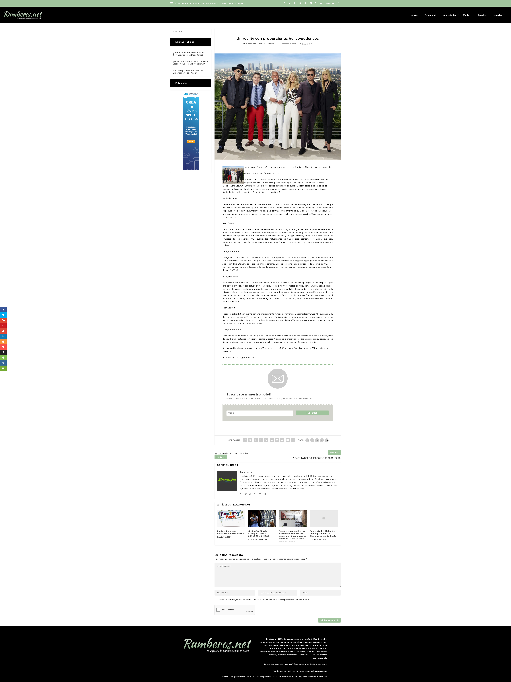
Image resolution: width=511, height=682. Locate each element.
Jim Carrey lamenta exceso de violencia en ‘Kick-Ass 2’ (188, 71)
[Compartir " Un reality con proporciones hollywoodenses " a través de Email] (287, 440)
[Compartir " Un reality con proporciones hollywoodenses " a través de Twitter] (250, 440)
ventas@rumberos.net (317, 664)
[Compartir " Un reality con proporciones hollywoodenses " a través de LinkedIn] (271, 440)
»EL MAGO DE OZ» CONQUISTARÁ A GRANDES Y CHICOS (258, 533)
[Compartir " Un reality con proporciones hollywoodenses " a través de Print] (293, 440)
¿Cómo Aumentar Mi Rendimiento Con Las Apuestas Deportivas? (189, 53)
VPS (232, 677)
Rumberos (261, 44)
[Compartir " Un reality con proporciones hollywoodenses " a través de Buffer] (277, 440)
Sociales (481, 15)
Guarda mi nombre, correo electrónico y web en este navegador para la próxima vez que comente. (263, 599)
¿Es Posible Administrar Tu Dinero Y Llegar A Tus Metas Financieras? (190, 62)
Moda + (467, 15)
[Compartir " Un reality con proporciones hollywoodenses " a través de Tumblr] (261, 440)
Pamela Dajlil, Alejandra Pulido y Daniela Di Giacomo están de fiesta (323, 533)
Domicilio (323, 677)
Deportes (497, 15)
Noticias (414, 15)
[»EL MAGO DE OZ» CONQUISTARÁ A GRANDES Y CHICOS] (262, 518)
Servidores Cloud (243, 677)
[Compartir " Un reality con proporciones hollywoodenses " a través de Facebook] (245, 440)
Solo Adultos (449, 15)
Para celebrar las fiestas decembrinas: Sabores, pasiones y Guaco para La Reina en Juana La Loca (292, 535)
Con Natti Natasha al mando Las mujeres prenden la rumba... (216, 3)
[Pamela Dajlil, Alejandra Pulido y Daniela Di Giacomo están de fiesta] (324, 518)
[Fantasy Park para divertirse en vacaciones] (231, 518)
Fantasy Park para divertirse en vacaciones (230, 532)
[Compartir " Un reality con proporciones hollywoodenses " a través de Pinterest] (266, 440)
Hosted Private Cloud (283, 677)
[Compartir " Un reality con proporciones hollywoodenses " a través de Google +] (255, 440)
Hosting (224, 677)
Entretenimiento (288, 44)
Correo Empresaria (262, 677)
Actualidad (430, 15)
